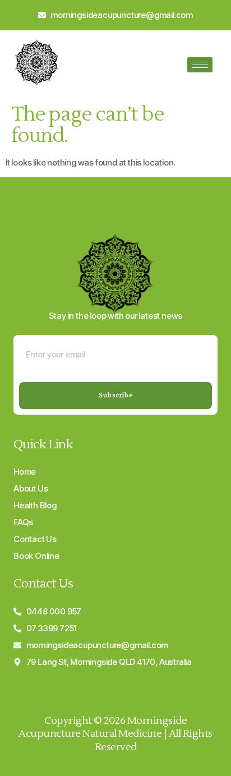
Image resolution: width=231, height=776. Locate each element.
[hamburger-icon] (199, 64)
